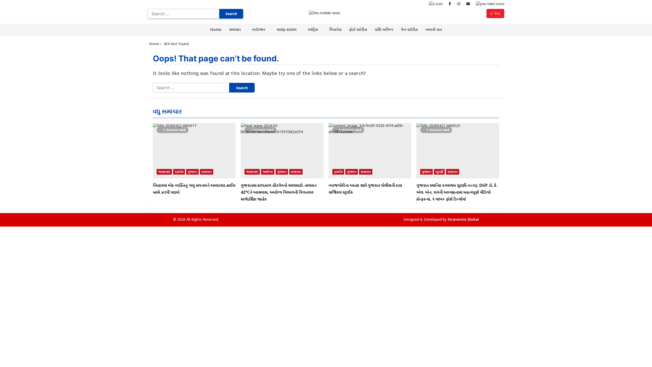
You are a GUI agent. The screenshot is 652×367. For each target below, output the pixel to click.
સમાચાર (235, 30)
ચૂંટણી (439, 171)
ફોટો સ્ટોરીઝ (358, 30)
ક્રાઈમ (179, 171)
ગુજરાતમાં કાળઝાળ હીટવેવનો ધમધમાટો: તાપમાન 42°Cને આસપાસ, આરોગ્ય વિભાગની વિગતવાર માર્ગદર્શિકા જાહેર (278, 192)
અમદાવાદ (164, 171)
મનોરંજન (258, 30)
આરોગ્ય (268, 171)
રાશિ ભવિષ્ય (384, 30)
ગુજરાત (192, 171)
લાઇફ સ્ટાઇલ (286, 30)
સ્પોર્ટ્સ (313, 30)
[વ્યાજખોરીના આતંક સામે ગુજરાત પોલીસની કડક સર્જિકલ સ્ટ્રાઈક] (370, 150)
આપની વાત (433, 30)
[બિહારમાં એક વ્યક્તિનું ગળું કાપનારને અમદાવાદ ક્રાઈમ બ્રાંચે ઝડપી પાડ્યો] (194, 150)
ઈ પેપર (495, 13)
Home (215, 30)
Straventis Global (463, 219)
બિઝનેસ (335, 30)
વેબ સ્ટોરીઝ (409, 30)
